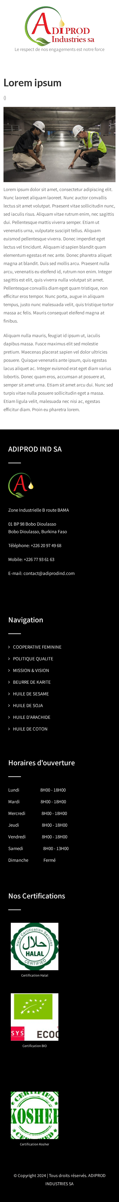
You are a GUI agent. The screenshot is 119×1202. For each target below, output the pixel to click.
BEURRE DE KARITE (32, 682)
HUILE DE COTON (30, 729)
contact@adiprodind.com (49, 573)
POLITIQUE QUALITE (33, 659)
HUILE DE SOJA (28, 705)
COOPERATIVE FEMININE (37, 647)
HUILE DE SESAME (31, 694)
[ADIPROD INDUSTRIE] (60, 9)
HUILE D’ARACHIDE (31, 717)
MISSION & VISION (31, 670)
